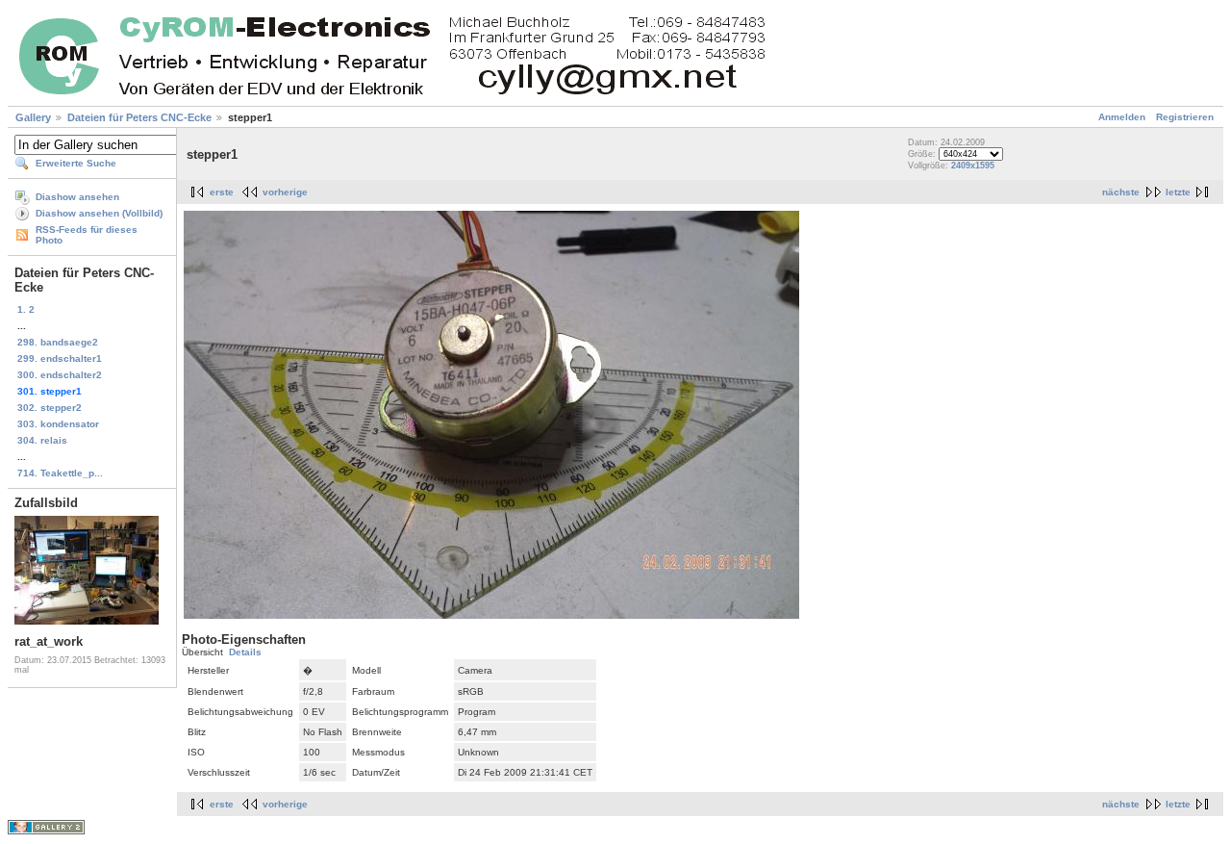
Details (245, 652)
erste (222, 192)
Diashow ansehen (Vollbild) (99, 213)
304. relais (42, 440)
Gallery (33, 117)
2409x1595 (972, 165)
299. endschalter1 (59, 358)
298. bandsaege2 (57, 342)
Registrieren (1185, 117)
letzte (1178, 192)
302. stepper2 (49, 407)
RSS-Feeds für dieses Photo (87, 234)
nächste (1121, 192)
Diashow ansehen (77, 197)
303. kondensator (58, 424)
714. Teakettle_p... (60, 473)
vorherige (285, 192)
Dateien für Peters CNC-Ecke (139, 117)
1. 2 (26, 309)
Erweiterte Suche (76, 163)
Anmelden (1121, 117)
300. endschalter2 (59, 375)
